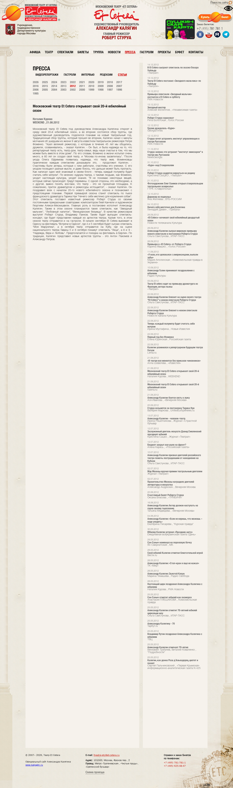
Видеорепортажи (46, 74)
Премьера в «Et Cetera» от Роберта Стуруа (169, 244)
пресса (130, 52)
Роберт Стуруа (116, 37)
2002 (73, 89)
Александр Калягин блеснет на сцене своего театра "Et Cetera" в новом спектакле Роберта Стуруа (174, 298)
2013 (63, 86)
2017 (119, 82)
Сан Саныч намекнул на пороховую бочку (169, 542)
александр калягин (116, 28)
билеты (83, 52)
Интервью (87, 74)
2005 (45, 89)
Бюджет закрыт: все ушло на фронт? (168, 445)
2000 (82, 89)
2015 (45, 86)
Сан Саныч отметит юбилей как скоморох (172, 599)
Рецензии (106, 74)
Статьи (122, 74)
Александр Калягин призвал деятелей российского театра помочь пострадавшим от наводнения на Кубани (174, 458)
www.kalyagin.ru (34, 764)
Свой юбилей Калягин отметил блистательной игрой (175, 553)
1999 (91, 89)
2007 (119, 86)
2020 (91, 82)
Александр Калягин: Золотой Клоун (168, 573)
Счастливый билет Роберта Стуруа (165, 495)
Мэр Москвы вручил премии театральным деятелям (174, 471)
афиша (35, 52)
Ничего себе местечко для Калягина (166, 207)
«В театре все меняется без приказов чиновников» (174, 360)
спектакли (65, 52)
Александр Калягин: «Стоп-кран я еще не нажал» (173, 563)
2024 (54, 82)
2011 (82, 86)
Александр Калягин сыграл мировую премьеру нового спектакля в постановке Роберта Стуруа (172, 232)
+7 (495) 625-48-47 (175, 765)
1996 (119, 89)
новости (114, 52)
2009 (101, 86)
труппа (98, 52)
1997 (110, 89)
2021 (82, 82)
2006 (36, 89)
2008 (110, 86)
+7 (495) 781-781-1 (175, 762)
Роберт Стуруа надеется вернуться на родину (171, 173)
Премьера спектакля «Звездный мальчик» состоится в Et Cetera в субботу (169, 95)
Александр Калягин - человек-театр (172, 420)
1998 (101, 89)
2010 (91, 86)
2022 (73, 82)
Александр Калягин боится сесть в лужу (168, 397)
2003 (63, 89)
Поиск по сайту (219, 2)
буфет (179, 52)
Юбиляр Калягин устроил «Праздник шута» (171, 532)
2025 (45, 82)
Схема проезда (95, 772)
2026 (36, 82)
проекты (164, 52)
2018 (110, 82)
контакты (196, 52)
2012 (73, 86)
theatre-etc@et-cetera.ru (107, 755)
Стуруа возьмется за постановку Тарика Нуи (171, 408)
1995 (36, 93)
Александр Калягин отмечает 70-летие (171, 649)
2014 (54, 86)
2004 (54, 89)
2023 (63, 82)
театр (49, 52)
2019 (101, 82)
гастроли (146, 52)
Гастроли (70, 74)
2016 (36, 86)
